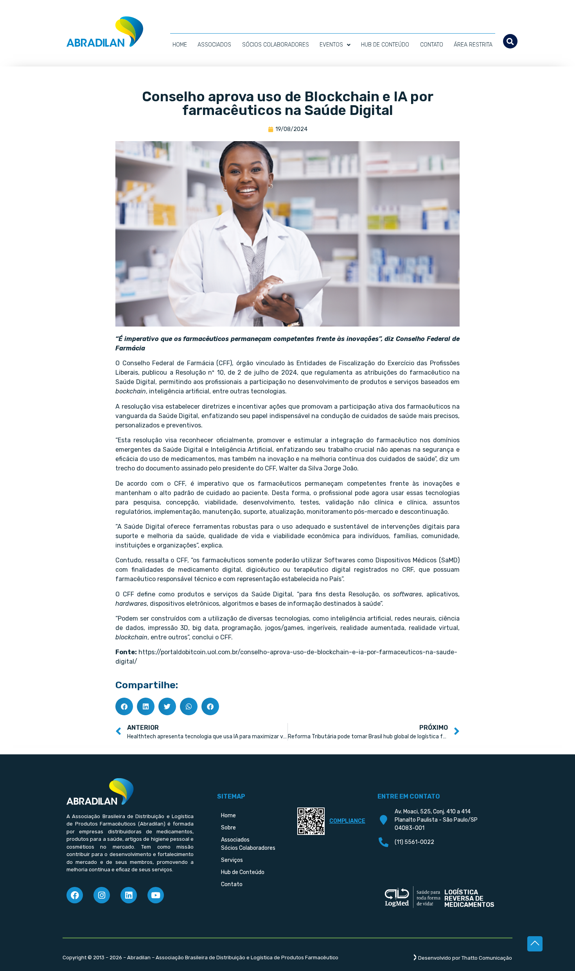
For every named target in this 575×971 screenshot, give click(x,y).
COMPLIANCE (347, 821)
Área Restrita (473, 44)
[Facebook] (74, 895)
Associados (214, 44)
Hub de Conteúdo (385, 44)
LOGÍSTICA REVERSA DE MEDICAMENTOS (469, 898)
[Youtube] (155, 895)
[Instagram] (101, 895)
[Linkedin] (128, 895)
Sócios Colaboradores (275, 44)
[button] (510, 41)
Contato (431, 44)
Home (179, 44)
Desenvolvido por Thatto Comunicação (465, 958)
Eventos (331, 44)
